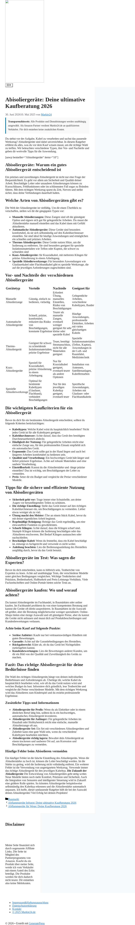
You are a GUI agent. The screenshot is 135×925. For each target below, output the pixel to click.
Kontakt (16, 908)
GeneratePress (37, 923)
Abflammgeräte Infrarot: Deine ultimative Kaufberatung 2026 (42, 802)
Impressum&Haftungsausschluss (30, 902)
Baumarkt (13, 799)
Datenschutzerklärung (24, 905)
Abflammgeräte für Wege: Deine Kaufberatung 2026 (37, 806)
